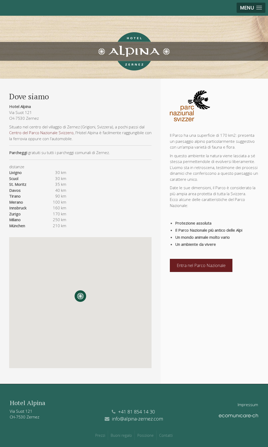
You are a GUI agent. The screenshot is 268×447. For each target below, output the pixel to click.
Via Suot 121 (22, 411)
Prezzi (100, 435)
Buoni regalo (121, 435)
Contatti (166, 435)
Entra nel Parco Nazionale (201, 265)
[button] (80, 296)
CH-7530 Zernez (24, 416)
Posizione (145, 435)
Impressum (248, 404)
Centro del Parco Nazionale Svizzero (41, 132)
